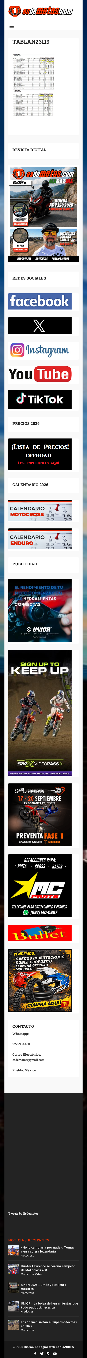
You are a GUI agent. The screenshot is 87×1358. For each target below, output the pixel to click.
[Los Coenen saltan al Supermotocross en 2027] (13, 1325)
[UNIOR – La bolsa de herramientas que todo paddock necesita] (13, 1306)
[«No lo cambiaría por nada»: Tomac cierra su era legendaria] (13, 1250)
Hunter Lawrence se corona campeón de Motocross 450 (48, 1268)
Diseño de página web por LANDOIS (49, 1347)
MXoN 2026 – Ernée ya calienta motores (43, 1286)
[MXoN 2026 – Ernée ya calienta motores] (13, 1287)
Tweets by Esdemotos (23, 1213)
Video (38, 1274)
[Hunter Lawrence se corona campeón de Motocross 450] (13, 1269)
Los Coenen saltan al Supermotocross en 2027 (49, 1324)
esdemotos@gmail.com (28, 1060)
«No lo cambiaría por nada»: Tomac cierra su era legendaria (47, 1249)
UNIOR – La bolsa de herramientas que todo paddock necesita (49, 1305)
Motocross (27, 1255)
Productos (27, 1311)
